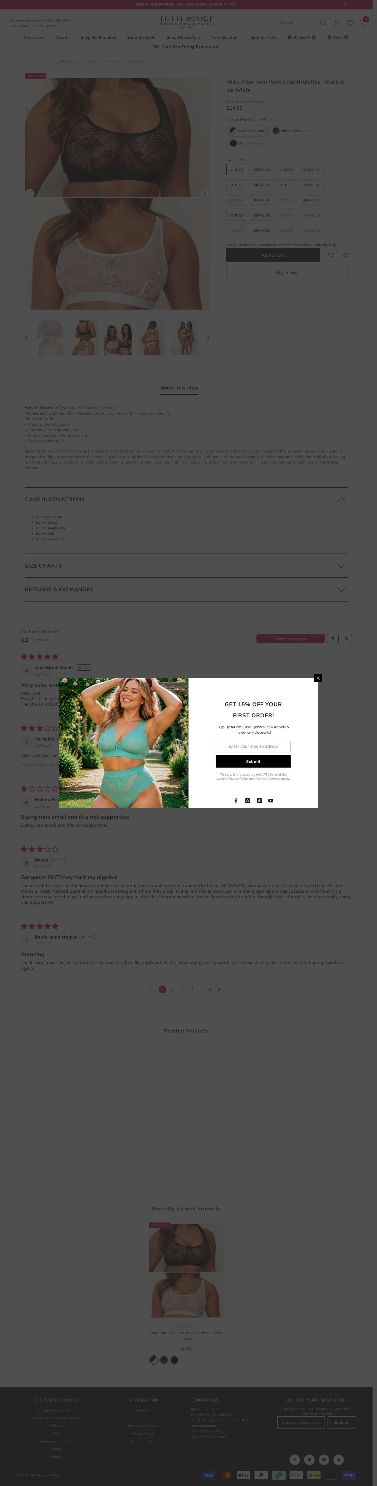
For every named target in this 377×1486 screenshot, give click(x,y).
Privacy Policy (238, 779)
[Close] (318, 678)
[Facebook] (236, 801)
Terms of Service (268, 779)
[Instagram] (247, 801)
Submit (253, 761)
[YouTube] (271, 801)
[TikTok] (259, 801)
